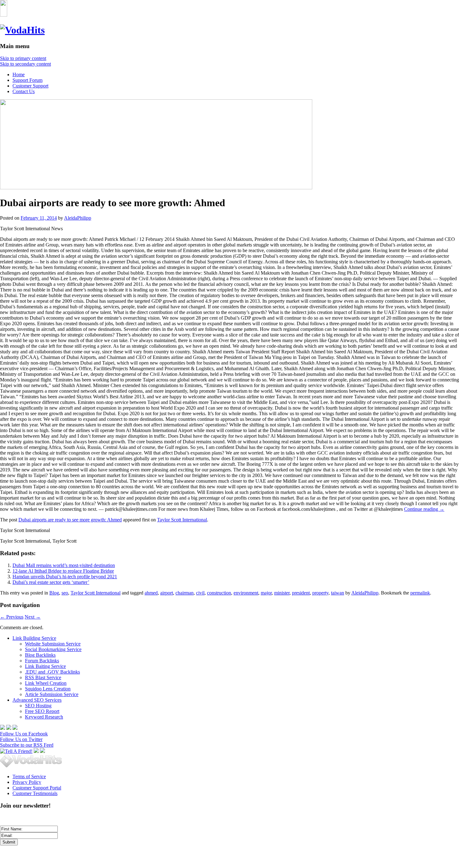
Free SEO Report (42, 711)
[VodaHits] (22, 30)
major (266, 592)
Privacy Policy (26, 782)
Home (18, 74)
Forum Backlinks (42, 660)
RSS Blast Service (43, 677)
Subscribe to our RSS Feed (26, 745)
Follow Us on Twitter (21, 739)
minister (281, 592)
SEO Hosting (38, 705)
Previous (11, 617)
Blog (54, 592)
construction (219, 592)
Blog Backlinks (40, 655)
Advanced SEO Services (37, 700)
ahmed (151, 592)
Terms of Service (29, 776)
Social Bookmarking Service (53, 649)
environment (246, 592)
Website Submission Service (53, 643)
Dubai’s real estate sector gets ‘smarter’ (50, 582)
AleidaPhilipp (77, 218)
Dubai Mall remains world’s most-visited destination (63, 565)
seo (65, 592)
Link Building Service (34, 638)
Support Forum (27, 80)
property (320, 592)
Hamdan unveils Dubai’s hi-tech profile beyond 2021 (64, 576)
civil (200, 592)
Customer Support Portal (36, 787)
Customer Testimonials (34, 793)
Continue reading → (424, 509)
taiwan (337, 592)
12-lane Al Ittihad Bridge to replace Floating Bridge (63, 571)
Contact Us (23, 91)
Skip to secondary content (25, 64)
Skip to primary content (23, 58)
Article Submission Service (51, 694)
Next (33, 617)
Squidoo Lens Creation (48, 688)
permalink (420, 592)
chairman (184, 592)
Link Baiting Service (45, 666)
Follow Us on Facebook (24, 733)
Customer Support (30, 85)
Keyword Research (44, 716)
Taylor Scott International (182, 519)
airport (166, 592)
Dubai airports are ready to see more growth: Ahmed (70, 519)
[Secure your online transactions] (8, 728)
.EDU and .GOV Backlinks (52, 671)
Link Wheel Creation (46, 683)
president (301, 592)
